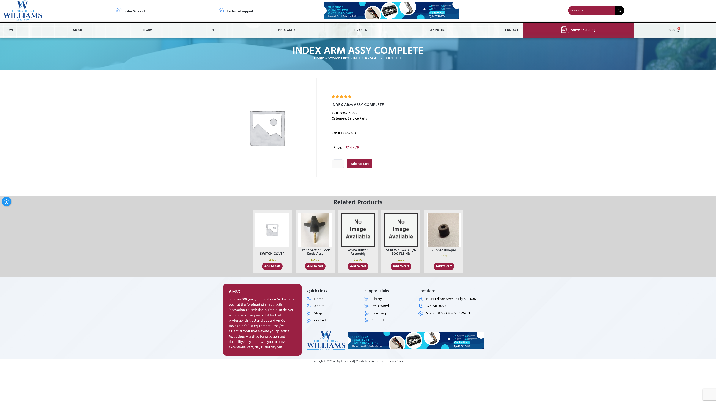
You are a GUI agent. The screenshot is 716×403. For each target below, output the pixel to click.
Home (9, 30)
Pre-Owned (286, 30)
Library (147, 30)
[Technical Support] (221, 10)
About (77, 30)
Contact (511, 30)
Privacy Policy (395, 361)
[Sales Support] (119, 10)
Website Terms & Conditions (370, 361)
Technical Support (240, 11)
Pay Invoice (437, 30)
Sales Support (135, 11)
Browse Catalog (583, 30)
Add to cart (360, 164)
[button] (6, 201)
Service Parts (338, 58)
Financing (361, 30)
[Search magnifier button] (619, 10)
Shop (215, 30)
